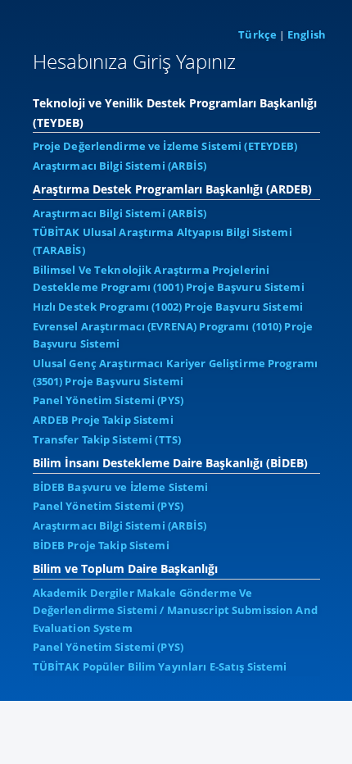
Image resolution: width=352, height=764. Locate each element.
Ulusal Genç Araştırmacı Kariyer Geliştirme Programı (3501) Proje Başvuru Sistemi (175, 372)
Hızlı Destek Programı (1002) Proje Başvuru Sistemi (168, 306)
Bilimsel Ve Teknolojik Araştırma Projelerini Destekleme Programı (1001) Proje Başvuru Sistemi (169, 278)
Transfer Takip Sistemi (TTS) (107, 439)
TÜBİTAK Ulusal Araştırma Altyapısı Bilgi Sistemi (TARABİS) (162, 241)
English (306, 34)
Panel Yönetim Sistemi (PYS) (108, 400)
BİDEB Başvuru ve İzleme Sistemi (121, 487)
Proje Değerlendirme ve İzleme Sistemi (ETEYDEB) (165, 146)
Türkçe (257, 34)
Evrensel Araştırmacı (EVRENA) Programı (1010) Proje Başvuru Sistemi (173, 335)
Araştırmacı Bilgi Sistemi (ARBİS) (119, 165)
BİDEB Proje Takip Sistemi (101, 545)
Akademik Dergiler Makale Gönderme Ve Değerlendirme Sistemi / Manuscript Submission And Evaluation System (175, 610)
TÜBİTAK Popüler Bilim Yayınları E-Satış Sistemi (160, 666)
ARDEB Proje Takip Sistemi (103, 419)
